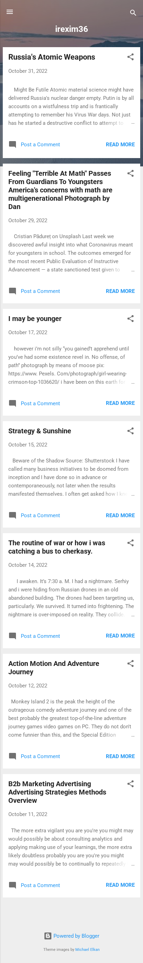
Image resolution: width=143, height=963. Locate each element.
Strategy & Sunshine (39, 431)
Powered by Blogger (75, 936)
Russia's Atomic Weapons (51, 57)
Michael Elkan (87, 949)
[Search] (133, 14)
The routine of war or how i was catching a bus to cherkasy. (56, 547)
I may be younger (34, 318)
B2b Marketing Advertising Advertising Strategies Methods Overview (57, 792)
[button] (130, 58)
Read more (120, 144)
